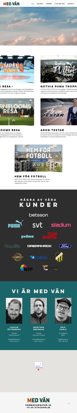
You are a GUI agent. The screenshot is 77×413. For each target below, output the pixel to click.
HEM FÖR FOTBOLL (31, 176)
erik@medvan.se (63, 339)
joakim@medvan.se (14, 339)
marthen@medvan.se (38, 339)
